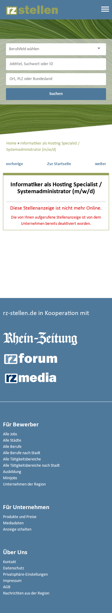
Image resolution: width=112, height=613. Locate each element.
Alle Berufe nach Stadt (21, 453)
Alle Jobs (10, 434)
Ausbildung (12, 472)
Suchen (56, 93)
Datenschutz (13, 568)
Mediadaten (13, 523)
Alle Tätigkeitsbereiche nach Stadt (31, 465)
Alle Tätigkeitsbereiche (22, 459)
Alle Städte (12, 440)
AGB (6, 587)
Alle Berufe (12, 447)
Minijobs (10, 478)
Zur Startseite (59, 164)
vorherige (14, 164)
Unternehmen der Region (24, 484)
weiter (100, 164)
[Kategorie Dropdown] (100, 48)
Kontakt (9, 562)
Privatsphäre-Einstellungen (25, 574)
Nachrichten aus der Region (26, 593)
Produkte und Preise (19, 517)
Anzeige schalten (17, 529)
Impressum (12, 581)
